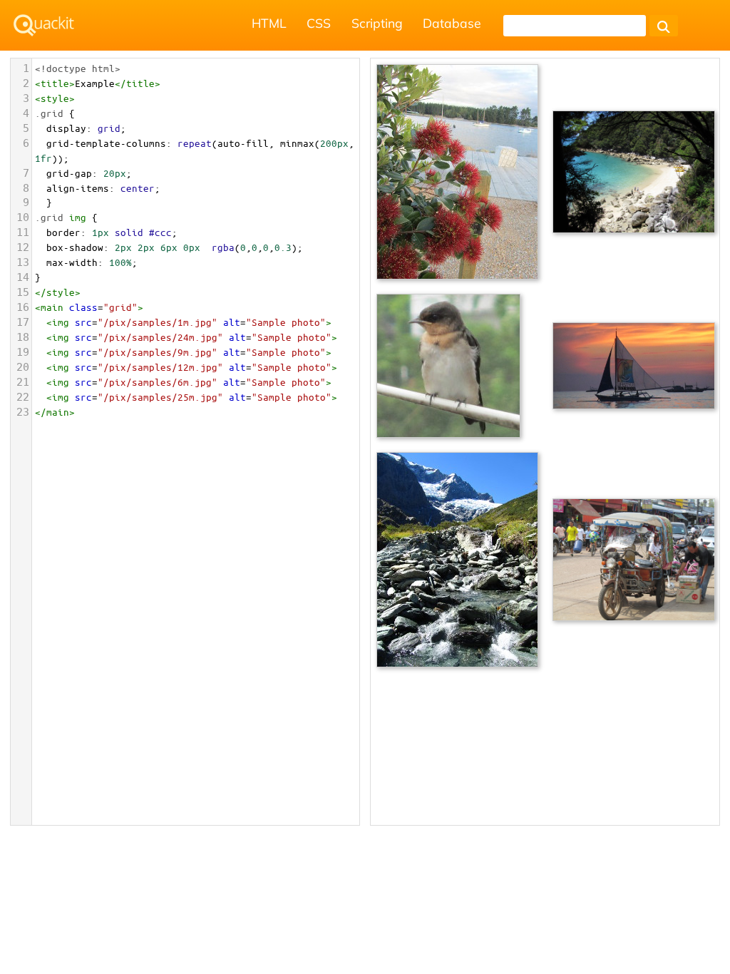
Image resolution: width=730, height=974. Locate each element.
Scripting (377, 23)
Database (452, 23)
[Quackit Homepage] (44, 25)
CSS (319, 23)
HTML (269, 23)
